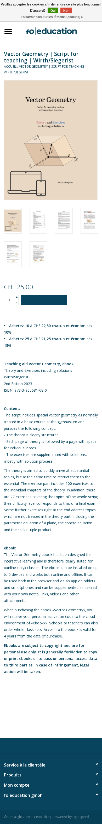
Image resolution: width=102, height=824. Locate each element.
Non (66, 11)
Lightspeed (80, 817)
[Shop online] (59, 30)
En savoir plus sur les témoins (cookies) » (52, 17)
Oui (52, 11)
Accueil (10, 66)
